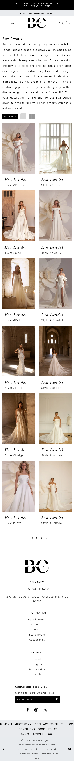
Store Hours (37, 635)
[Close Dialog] (3, 749)
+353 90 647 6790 (37, 589)
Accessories (37, 669)
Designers (37, 664)
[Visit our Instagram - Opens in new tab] (36, 710)
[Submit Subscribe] (56, 699)
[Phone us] (12, 23)
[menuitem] (6, 23)
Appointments (37, 619)
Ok (70, 749)
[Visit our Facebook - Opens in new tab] (27, 710)
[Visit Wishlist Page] (68, 23)
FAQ (37, 629)
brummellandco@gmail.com (20, 724)
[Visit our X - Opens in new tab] (45, 710)
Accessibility (37, 640)
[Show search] (61, 23)
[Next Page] (46, 538)
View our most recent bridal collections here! (37, 5)
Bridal (37, 659)
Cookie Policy (47, 729)
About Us (37, 624)
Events (37, 674)
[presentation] (18, 148)
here (36, 757)
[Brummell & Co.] (37, 23)
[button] (6, 23)
